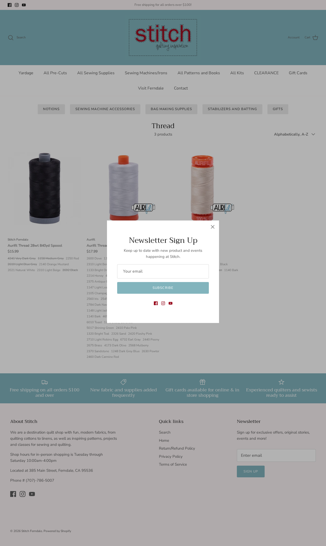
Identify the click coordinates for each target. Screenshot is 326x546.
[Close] (212, 226)
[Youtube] (170, 303)
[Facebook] (156, 303)
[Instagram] (163, 303)
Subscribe (163, 288)
